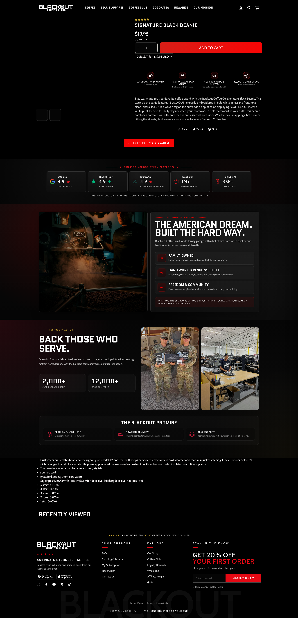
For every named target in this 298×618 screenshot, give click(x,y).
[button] (142, 19)
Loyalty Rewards (156, 565)
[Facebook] (46, 584)
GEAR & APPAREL (112, 8)
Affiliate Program (156, 576)
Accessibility (162, 603)
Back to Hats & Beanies (151, 143)
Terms (150, 603)
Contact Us (108, 576)
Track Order (108, 570)
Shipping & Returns (112, 559)
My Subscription (111, 565)
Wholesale (153, 570)
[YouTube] (54, 584)
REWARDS (181, 8)
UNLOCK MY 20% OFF (243, 578)
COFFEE (90, 8)
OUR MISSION (203, 8)
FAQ (104, 553)
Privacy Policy (136, 603)
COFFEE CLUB (138, 8)
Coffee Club (153, 559)
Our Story (152, 553)
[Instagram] (38, 584)
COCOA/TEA (161, 8)
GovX (150, 582)
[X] (62, 584)
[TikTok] (69, 584)
